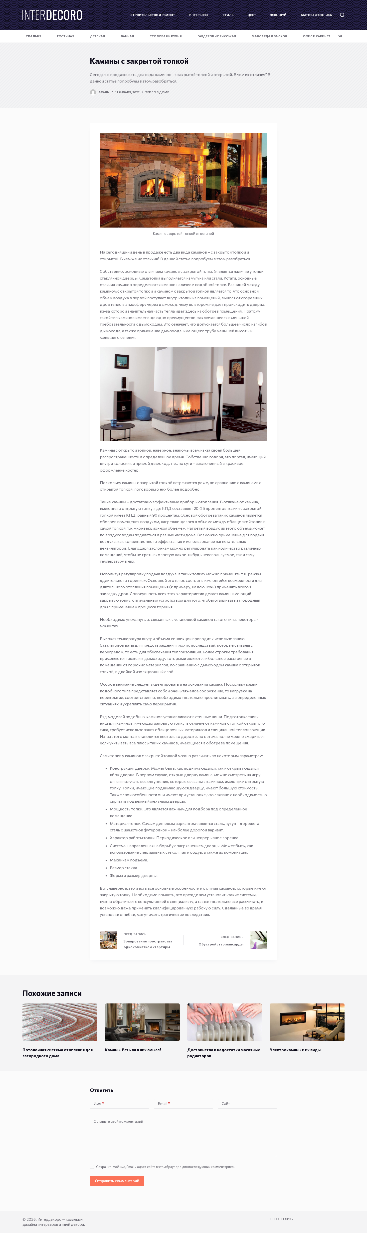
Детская (97, 36)
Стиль (227, 15)
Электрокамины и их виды (295, 1049)
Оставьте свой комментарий (118, 1121)
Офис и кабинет (316, 36)
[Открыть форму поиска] (342, 15)
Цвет (252, 15)
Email (164, 1103)
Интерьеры (198, 15)
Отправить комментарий (117, 1180)
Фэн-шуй (278, 15)
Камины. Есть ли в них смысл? (133, 1049)
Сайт (226, 1103)
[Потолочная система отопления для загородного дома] (59, 1022)
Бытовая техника (316, 15)
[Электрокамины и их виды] (307, 1022)
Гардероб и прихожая (216, 36)
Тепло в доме (157, 92)
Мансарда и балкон (269, 36)
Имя (99, 1103)
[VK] (340, 36)
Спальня (33, 36)
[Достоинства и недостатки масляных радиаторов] (224, 1022)
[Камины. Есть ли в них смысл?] (142, 1022)
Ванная (127, 36)
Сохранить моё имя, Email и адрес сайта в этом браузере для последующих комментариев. (165, 1167)
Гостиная (65, 36)
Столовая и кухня (166, 36)
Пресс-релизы (281, 1218)
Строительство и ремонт (152, 15)
